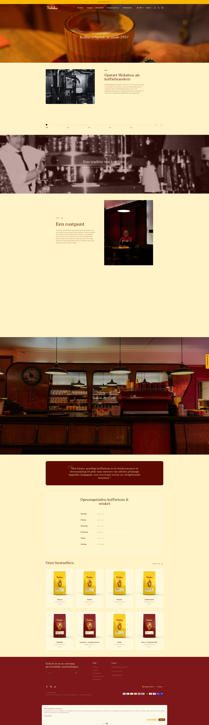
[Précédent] (86, 2)
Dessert (89, 599)
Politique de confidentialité (70, 694)
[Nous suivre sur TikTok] (55, 687)
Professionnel (127, 8)
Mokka (119, 642)
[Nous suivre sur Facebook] (47, 687)
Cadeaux (89, 8)
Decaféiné (60, 642)
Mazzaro (119, 599)
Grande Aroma (149, 599)
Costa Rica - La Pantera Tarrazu (89, 642)
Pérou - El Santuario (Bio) (149, 642)
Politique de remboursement (53, 694)
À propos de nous (112, 8)
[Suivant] (122, 2)
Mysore (59, 599)
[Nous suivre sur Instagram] (51, 687)
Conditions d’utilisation (86, 694)
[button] (207, 361)
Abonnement (99, 8)
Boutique (80, 8)
